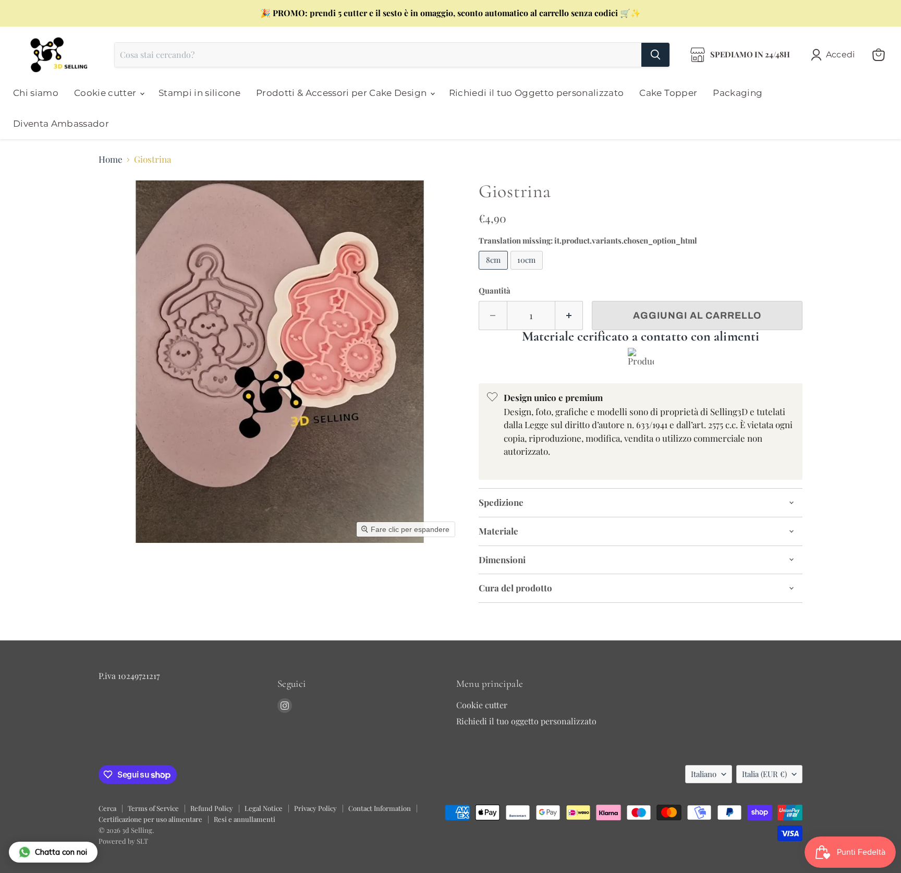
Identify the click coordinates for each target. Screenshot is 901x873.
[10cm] (528, 271)
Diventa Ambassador (61, 123)
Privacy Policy (315, 808)
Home (111, 159)
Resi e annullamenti (244, 819)
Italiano (703, 774)
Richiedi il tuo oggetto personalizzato (526, 721)
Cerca (107, 808)
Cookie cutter (106, 93)
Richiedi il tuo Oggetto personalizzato (536, 93)
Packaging (737, 93)
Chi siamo (35, 93)
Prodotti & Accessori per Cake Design (342, 93)
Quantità (494, 290)
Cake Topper (668, 93)
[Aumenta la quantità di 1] (569, 316)
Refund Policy (211, 808)
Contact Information (379, 808)
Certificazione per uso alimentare (150, 819)
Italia (764, 774)
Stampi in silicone (199, 93)
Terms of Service (153, 808)
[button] (835, 54)
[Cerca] (655, 55)
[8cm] (494, 271)
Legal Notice (264, 808)
